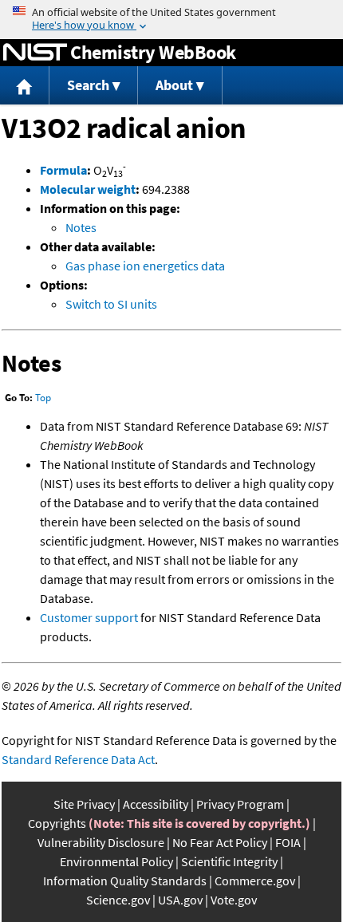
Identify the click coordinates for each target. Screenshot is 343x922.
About (174, 85)
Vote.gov (234, 900)
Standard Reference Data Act (78, 759)
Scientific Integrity (229, 861)
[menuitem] (24, 85)
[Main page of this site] (24, 85)
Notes (81, 227)
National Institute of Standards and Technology (35, 52)
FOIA (288, 842)
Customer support (89, 617)
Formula (63, 170)
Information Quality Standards (125, 881)
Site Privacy (84, 804)
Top (43, 397)
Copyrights (57, 823)
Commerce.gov (255, 881)
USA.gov (180, 900)
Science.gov (118, 900)
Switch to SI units (111, 304)
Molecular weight (88, 189)
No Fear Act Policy (219, 842)
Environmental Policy (116, 861)
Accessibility (155, 804)
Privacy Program (240, 804)
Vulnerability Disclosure (100, 842)
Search (88, 85)
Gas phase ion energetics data (145, 266)
